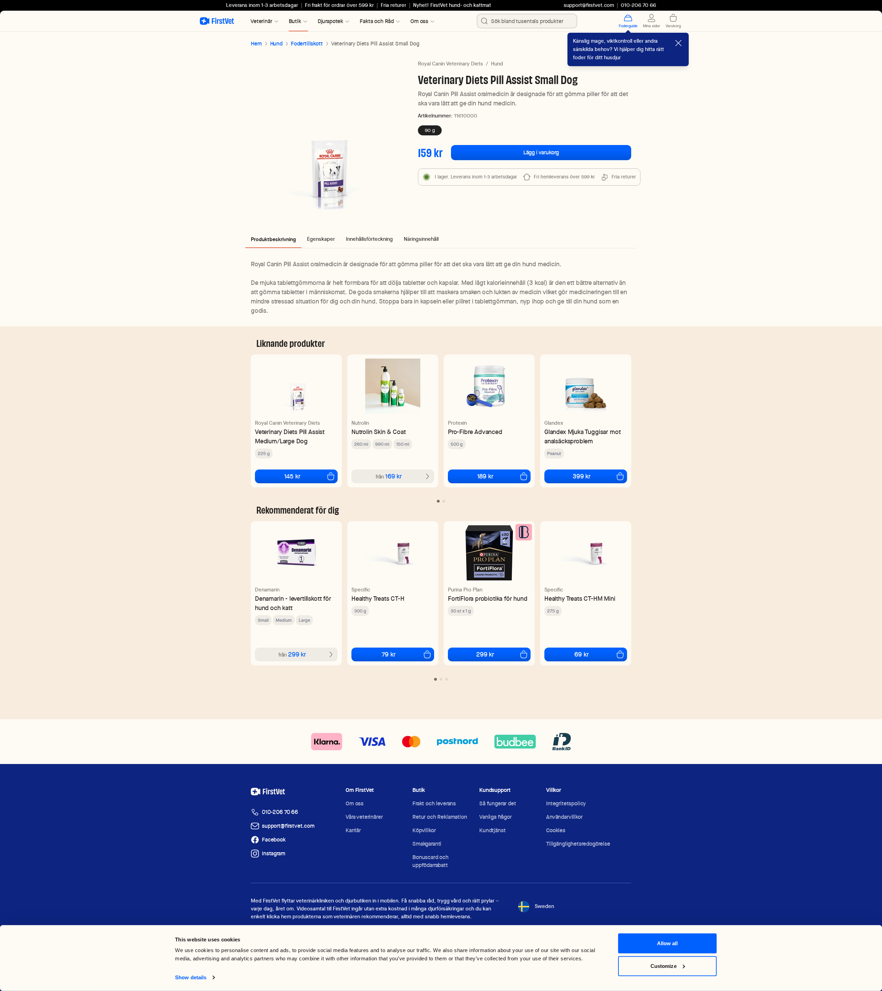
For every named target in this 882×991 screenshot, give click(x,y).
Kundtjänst (492, 830)
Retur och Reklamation (439, 816)
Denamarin (267, 589)
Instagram (273, 853)
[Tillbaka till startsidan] (217, 21)
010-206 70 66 (280, 812)
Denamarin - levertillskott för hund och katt (293, 603)
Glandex (553, 423)
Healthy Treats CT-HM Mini (579, 598)
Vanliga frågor (495, 816)
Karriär (353, 830)
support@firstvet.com (589, 5)
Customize (663, 966)
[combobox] (527, 21)
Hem (256, 43)
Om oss (354, 803)
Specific (360, 589)
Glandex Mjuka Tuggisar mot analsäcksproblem (582, 436)
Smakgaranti (426, 843)
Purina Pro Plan (465, 589)
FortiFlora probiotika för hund (487, 598)
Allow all (667, 943)
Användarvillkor (564, 816)
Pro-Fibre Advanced (475, 431)
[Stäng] (678, 43)
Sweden (544, 906)
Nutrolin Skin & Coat (378, 431)
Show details (190, 977)
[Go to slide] (438, 501)
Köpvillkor (423, 830)
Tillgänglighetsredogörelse (578, 843)
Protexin (457, 423)
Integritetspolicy (566, 803)
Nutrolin (360, 423)
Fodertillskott (307, 43)
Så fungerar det (497, 803)
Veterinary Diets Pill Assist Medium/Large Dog (290, 436)
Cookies (555, 830)
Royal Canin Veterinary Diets (450, 63)
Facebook (274, 839)
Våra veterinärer (364, 816)
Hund (276, 43)
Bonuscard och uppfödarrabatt (430, 861)
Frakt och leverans (434, 803)
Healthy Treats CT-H (377, 598)
